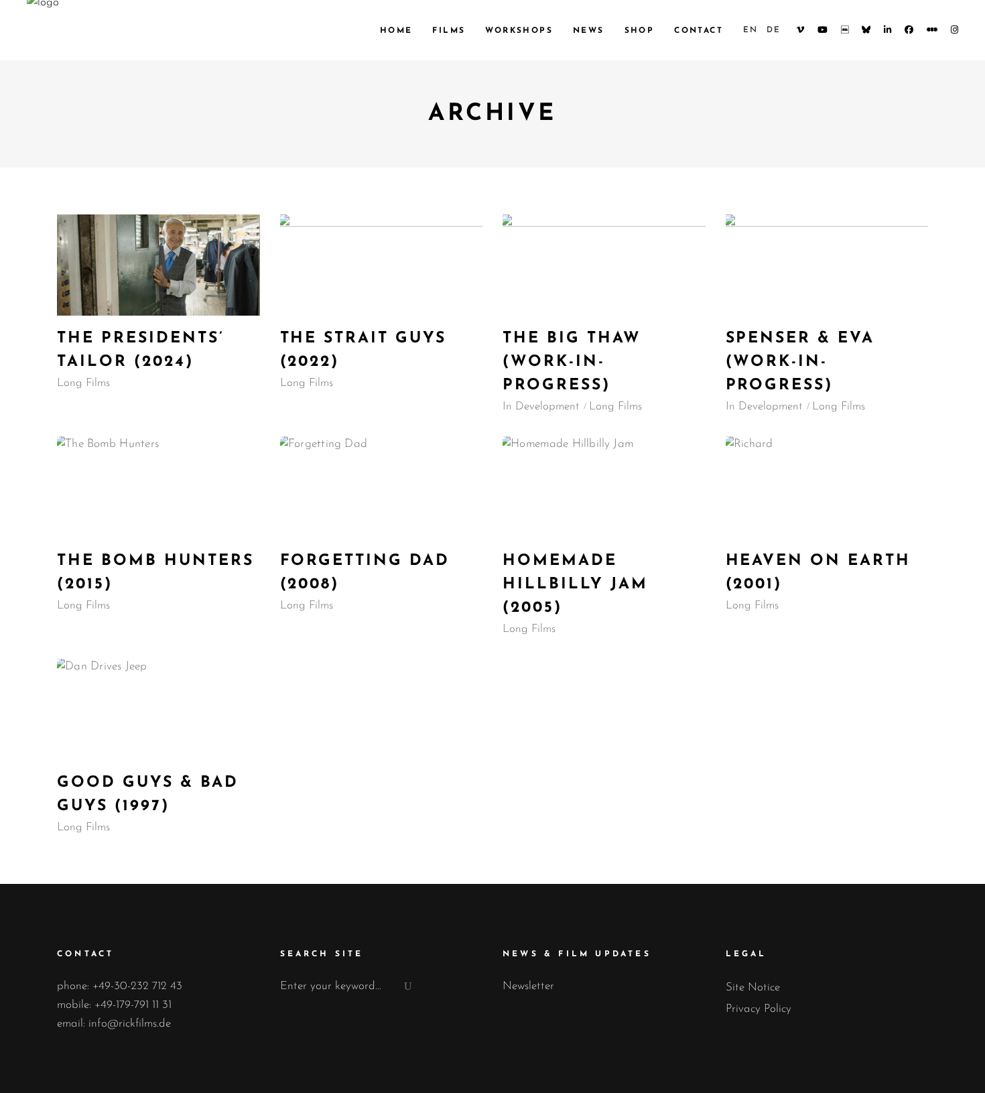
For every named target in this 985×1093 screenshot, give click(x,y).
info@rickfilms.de (129, 1023)
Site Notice (753, 987)
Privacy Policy (758, 1009)
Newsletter (528, 986)
